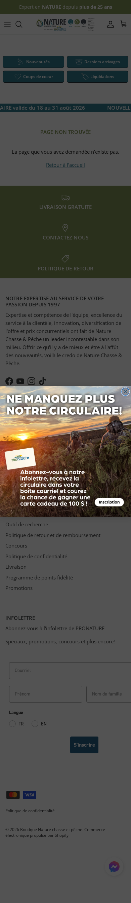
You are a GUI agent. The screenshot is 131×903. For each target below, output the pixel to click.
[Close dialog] (125, 392)
